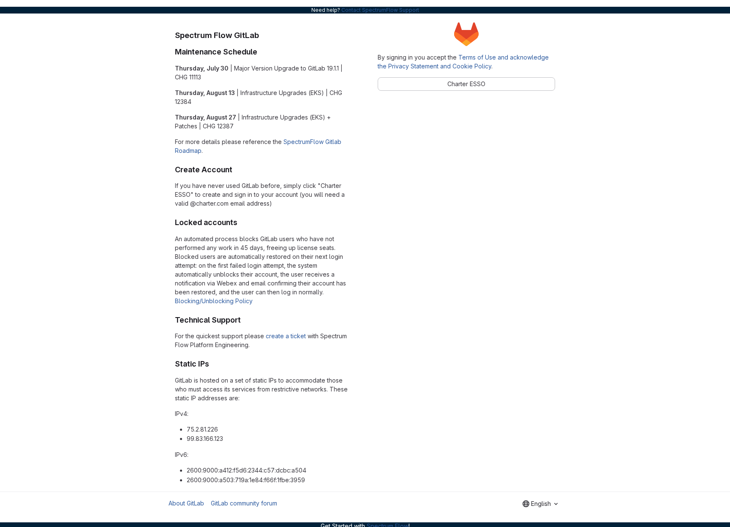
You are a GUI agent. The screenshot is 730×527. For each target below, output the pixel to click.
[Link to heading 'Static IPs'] (213, 363)
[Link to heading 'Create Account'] (236, 169)
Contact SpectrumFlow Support (380, 10)
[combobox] (540, 504)
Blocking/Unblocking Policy (214, 300)
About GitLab (186, 503)
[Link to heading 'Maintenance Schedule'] (261, 51)
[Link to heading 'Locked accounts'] (241, 222)
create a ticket (286, 336)
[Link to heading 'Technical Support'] (245, 319)
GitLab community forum (244, 503)
